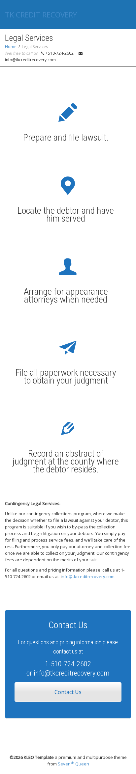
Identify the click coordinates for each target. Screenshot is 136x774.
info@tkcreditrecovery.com (72, 673)
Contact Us (68, 692)
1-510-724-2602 (68, 664)
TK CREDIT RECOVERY (41, 14)
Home (11, 46)
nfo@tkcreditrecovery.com (88, 576)
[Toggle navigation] (124, 13)
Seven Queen (73, 764)
